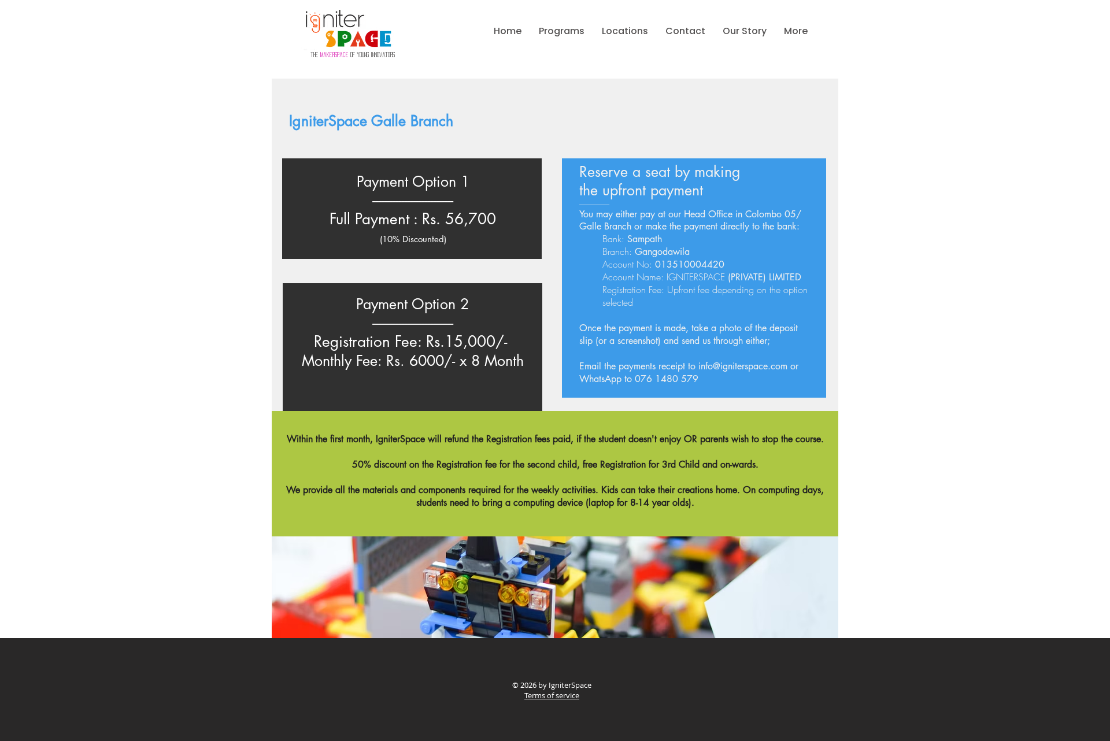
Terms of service (551, 695)
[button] (561, 31)
